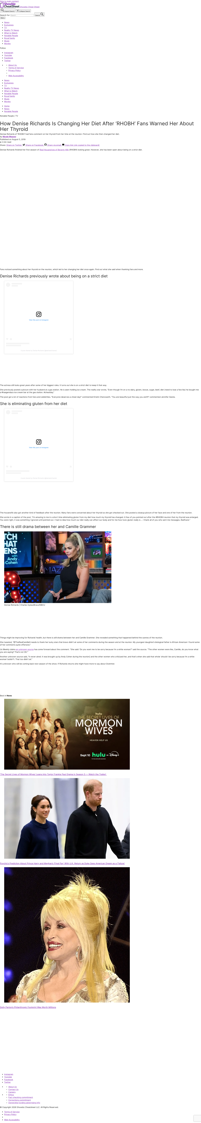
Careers (11, 1092)
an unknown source (25, 649)
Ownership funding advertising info (24, 1103)
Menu (3, 18)
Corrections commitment (19, 1100)
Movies (7, 43)
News (6, 22)
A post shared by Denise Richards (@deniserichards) (39, 350)
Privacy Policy (14, 70)
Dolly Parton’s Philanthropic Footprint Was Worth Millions (28, 1007)
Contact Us (13, 1089)
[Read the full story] (67, 769)
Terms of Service (16, 68)
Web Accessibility (16, 76)
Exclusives (9, 25)
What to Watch (10, 33)
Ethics (11, 1095)
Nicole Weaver (9, 136)
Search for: (5, 15)
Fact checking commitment (20, 1097)
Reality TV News (11, 30)
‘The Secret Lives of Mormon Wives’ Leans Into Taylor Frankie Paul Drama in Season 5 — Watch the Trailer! (53, 774)
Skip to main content (9, 1)
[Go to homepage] (9, 1070)
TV (5, 27)
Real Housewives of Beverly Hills (54, 150)
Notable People (11, 35)
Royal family (9, 38)
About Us (12, 65)
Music (6, 41)
